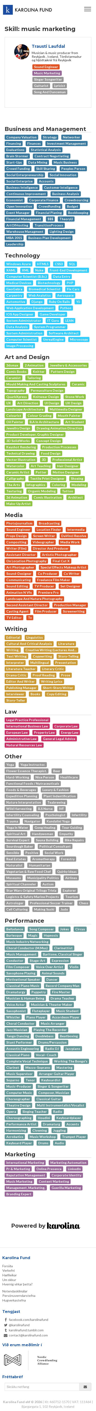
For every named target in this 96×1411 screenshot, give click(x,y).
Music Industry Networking (27, 942)
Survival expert (18, 840)
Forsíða (7, 1266)
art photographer (20, 567)
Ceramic (78, 384)
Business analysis (65, 194)
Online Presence (49, 1169)
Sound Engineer (18, 529)
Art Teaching (41, 466)
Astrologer (15, 903)
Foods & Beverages (21, 790)
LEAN (69, 320)
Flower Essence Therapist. (26, 771)
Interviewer (15, 694)
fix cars (73, 289)
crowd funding (18, 169)
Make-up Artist (18, 504)
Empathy (66, 834)
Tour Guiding (72, 827)
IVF (61, 809)
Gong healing (44, 827)
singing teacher (34, 1111)
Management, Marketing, (25, 1188)
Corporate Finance (43, 200)
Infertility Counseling (22, 815)
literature (66, 644)
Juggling (59, 1130)
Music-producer (18, 1086)
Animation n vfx (19, 592)
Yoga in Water (17, 827)
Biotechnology (49, 283)
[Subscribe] (85, 1387)
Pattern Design (63, 371)
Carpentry (14, 295)
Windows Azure (18, 264)
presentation (65, 662)
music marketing (19, 1181)
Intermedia (76, 529)
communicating (18, 580)
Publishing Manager (21, 688)
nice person (44, 777)
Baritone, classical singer (62, 954)
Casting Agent (17, 611)
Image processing (19, 346)
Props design (16, 536)
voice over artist (49, 967)
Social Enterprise (19, 181)
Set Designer (70, 586)
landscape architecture (24, 409)
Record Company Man (62, 986)
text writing (16, 656)
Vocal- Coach (46, 1055)
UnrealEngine (53, 339)
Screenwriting (74, 611)
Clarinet (12, 1067)
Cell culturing (17, 909)
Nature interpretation (23, 802)
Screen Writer (44, 536)
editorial (13, 637)
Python (65, 308)
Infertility (79, 815)
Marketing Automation (68, 1162)
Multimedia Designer (66, 409)
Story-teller (15, 700)
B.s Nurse (45, 809)
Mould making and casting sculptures (35, 384)
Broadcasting (49, 523)
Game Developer (52, 314)
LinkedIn (74, 1169)
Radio (57, 1111)
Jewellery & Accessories (68, 365)
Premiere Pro (48, 592)
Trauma (12, 821)
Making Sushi (44, 909)
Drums (43, 1143)
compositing (16, 542)
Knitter (39, 371)
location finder (49, 529)
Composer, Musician (53, 1093)
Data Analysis (17, 327)
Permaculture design (47, 390)
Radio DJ (52, 1049)
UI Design (52, 403)
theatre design (18, 1105)
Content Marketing (54, 1181)
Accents (72, 1124)
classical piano (18, 1055)
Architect (75, 497)
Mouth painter (69, 416)
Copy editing (56, 694)
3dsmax (12, 365)
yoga (10, 765)
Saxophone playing (20, 973)
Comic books (16, 371)
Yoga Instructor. (32, 765)
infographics (35, 485)
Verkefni (8, 1270)
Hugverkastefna (14, 1300)
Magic (33, 935)
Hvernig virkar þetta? (17, 1284)
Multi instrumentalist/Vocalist (60, 1105)
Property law (44, 732)
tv (30, 618)
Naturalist (14, 865)
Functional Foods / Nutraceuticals (32, 783)
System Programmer (50, 327)
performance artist (21, 1124)
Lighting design (62, 231)
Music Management (21, 954)
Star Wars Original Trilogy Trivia (31, 890)
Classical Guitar (48, 1099)
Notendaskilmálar (14, 1291)
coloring (58, 485)
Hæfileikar (9, 1275)
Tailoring (34, 378)
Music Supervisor (19, 1074)
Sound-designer (18, 573)
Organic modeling (42, 491)
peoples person (73, 169)
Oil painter (14, 422)
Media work (70, 542)
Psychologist (55, 815)
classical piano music (22, 986)
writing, (12, 650)
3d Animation (16, 497)
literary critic (53, 669)
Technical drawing (20, 453)
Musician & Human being (25, 998)
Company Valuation (21, 137)
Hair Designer (68, 466)
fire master (61, 992)
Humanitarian (39, 865)
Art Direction (27, 403)
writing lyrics (51, 681)
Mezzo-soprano (37, 1067)
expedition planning (21, 796)
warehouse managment (24, 231)
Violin (74, 967)
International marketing (25, 1162)
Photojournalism (19, 523)
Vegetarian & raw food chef (28, 871)
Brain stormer (17, 156)
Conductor (14, 960)
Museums (13, 878)
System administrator (23, 320)
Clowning (39, 1130)
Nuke (39, 270)
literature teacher (21, 669)
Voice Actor (15, 1005)
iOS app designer (19, 314)
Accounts (46, 181)
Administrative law (21, 739)
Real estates (16, 859)
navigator (32, 821)
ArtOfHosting (17, 225)
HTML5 (42, 264)
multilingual (39, 662)
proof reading (44, 675)
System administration (24, 333)
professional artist (67, 460)
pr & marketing (18, 1169)
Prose (65, 675)
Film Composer (18, 967)
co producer (47, 573)
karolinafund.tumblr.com (26, 1330)
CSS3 (59, 264)
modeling (79, 485)
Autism (48, 884)
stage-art (37, 960)
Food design (51, 453)
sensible (12, 853)
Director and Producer (51, 548)
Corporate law (66, 726)
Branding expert (18, 1194)
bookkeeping (78, 213)
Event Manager (18, 213)
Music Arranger (53, 1023)
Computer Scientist (21, 339)
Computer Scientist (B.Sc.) (26, 276)
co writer (71, 573)
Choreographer (18, 1099)
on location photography (26, 561)
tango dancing (17, 1036)
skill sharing (45, 169)
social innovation (63, 175)
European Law (17, 732)
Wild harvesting (19, 809)
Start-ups (14, 162)
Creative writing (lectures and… (51, 650)
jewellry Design (18, 428)
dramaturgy (15, 992)
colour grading (39, 416)
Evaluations (15, 150)
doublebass (44, 1036)
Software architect (64, 333)
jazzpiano (72, 1049)
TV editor (14, 618)
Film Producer (46, 611)
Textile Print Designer (47, 478)
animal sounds (53, 973)
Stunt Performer (19, 1042)
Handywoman (42, 834)
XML (25, 270)
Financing (13, 143)
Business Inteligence (22, 187)
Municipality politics (43, 878)
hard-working (17, 777)
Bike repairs (74, 840)
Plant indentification (60, 796)
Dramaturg (51, 1124)
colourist (13, 416)
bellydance (14, 929)
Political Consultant (55, 846)
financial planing (49, 213)
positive (31, 853)
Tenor (30, 1080)
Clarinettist (63, 948)
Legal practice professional (27, 720)
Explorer (69, 890)
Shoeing (77, 478)
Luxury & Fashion (55, 790)
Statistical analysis (46, 150)
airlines (71, 878)
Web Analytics (39, 295)
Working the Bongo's (70, 1061)
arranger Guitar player (56, 1074)
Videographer (43, 542)
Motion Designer (66, 472)
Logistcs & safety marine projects (32, 897)
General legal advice (59, 739)
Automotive (15, 302)
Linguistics (34, 637)
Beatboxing (69, 1036)
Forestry (68, 859)
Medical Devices (18, 283)
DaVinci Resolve (73, 536)
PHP (70, 283)
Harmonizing (16, 1130)
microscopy (79, 339)
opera (11, 1111)
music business (65, 162)
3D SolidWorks (18, 441)
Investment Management (66, 143)
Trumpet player (74, 1137)
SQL (72, 264)
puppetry (38, 992)
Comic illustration (48, 497)
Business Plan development (49, 238)
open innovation (19, 206)
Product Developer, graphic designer (35, 434)
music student (67, 1011)
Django (37, 302)
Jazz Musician (16, 1030)
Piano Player (36, 1017)
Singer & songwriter (53, 1086)
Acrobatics (14, 1137)
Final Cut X (61, 561)
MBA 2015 (14, 238)
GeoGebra (14, 289)
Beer (56, 771)
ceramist (13, 378)
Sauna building (47, 840)
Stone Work (74, 397)
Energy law (69, 732)
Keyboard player (19, 1143)
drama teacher (62, 998)
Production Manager (70, 605)
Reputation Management (25, 1175)
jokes (64, 929)
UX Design (73, 403)
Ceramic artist (17, 472)
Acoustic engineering (22, 1049)
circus (80, 929)
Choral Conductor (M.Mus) (27, 948)
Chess (83, 903)
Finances (34, 143)
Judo (64, 909)
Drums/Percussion (52, 1042)
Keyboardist (51, 1080)
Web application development (30, 308)
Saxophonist (16, 1011)
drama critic (16, 675)
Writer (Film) (16, 548)
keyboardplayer (68, 1118)
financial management (23, 219)
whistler (13, 1017)
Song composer (41, 929)
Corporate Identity (66, 1175)
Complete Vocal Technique (27, 1061)
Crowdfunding (49, 206)
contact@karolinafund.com (28, 1335)
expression (60, 960)
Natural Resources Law (24, 745)
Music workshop (43, 1137)
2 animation (34, 365)
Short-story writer (58, 688)
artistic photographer (59, 555)
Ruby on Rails (59, 302)
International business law (27, 726)
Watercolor (15, 466)
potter (41, 472)
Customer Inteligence (61, 187)
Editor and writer (20, 681)
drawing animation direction (59, 428)
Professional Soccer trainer (51, 903)
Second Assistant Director (27, 605)
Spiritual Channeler (21, 884)
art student (74, 422)
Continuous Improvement (26, 194)
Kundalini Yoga (58, 821)
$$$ (50, 219)
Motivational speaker (23, 979)
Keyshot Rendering (21, 447)
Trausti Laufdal (48, 46)
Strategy (50, 137)
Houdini (44, 1118)
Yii (78, 302)
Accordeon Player (65, 1017)
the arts (13, 485)
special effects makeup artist (63, 567)
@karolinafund (19, 1325)
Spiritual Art (16, 834)
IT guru (53, 320)
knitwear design (46, 397)
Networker (71, 137)
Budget (72, 206)
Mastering (64, 1067)
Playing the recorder (50, 1030)
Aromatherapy (43, 859)
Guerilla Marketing (66, 1188)
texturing (14, 491)
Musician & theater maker (51, 1005)
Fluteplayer (41, 1011)
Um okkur (9, 1280)
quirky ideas (67, 871)
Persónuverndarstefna (18, 1296)
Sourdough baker (19, 846)
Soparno (12, 1080)
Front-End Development (68, 270)
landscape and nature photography (34, 599)
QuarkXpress (16, 397)
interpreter (15, 662)
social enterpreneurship (24, 175)
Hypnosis (51, 935)
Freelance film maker (53, 580)
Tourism (71, 897)
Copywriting (42, 656)
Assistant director (21, 555)
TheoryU (66, 219)
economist (14, 200)
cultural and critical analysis (29, 644)
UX (8, 403)
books (35, 694)
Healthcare (69, 777)
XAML (11, 270)
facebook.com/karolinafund (28, 1320)
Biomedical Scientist (45, 289)
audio (59, 1143)
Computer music (19, 1093)
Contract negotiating (51, 156)
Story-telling (68, 656)
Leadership (14, 244)
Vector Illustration (20, 460)
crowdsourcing (76, 200)
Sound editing (17, 586)
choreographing (18, 1118)
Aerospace (65, 295)
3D (44, 460)
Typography (15, 390)
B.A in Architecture (44, 422)
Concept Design (48, 441)
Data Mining (37, 162)
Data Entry (61, 276)
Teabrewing (56, 802)
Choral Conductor (20, 1023)
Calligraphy (15, 478)
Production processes (59, 447)
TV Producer (44, 586)
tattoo (67, 491)
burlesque (14, 935)
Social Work (54, 853)
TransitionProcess (48, 225)
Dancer (52, 979)
